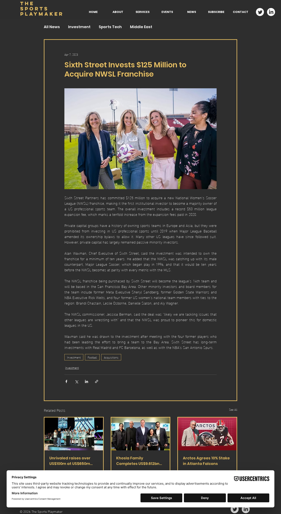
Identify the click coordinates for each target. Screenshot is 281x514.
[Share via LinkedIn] (86, 381)
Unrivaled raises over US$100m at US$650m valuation (70, 460)
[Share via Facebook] (66, 381)
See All (233, 409)
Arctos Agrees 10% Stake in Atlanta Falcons (206, 460)
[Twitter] (260, 12)
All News (52, 27)
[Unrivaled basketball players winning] (73, 433)
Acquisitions (111, 357)
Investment (79, 27)
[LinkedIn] (271, 12)
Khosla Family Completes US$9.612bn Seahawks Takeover (137, 460)
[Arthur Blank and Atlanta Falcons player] (207, 433)
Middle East (141, 27)
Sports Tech (110, 27)
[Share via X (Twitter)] (76, 381)
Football (92, 357)
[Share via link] (97, 381)
